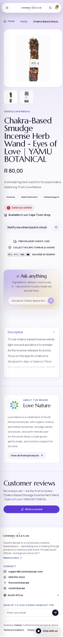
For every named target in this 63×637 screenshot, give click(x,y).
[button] (31, 352)
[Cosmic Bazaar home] (31, 8)
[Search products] (50, 8)
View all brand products (25, 455)
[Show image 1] (11, 97)
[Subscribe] (55, 613)
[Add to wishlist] (56, 227)
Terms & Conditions (14, 630)
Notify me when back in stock (27, 227)
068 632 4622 (16, 577)
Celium (18, 625)
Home (11, 21)
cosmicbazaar (16, 588)
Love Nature (22, 111)
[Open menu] (7, 8)
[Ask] (51, 301)
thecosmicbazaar (18, 582)
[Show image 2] (27, 97)
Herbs (23, 21)
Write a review (33, 509)
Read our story (11, 557)
